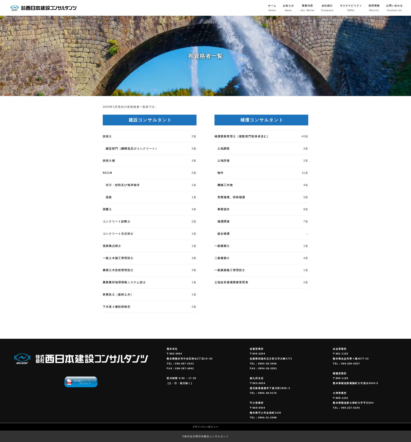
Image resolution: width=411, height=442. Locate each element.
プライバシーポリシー (205, 427)
